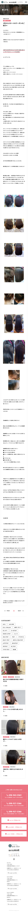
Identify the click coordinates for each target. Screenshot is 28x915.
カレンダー (5, 630)
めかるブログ (15, 643)
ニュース (16, 633)
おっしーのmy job (7, 627)
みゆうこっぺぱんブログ (18, 640)
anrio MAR (11, 624)
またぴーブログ (6, 640)
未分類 (14, 649)
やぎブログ (5, 646)
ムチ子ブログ (5, 643)
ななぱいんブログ (6, 633)
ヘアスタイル (21, 637)
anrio (4, 624)
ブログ (13, 637)
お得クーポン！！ (7, 20)
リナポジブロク (6, 649)
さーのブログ (14, 630)
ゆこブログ (13, 646)
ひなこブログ (5, 637)
